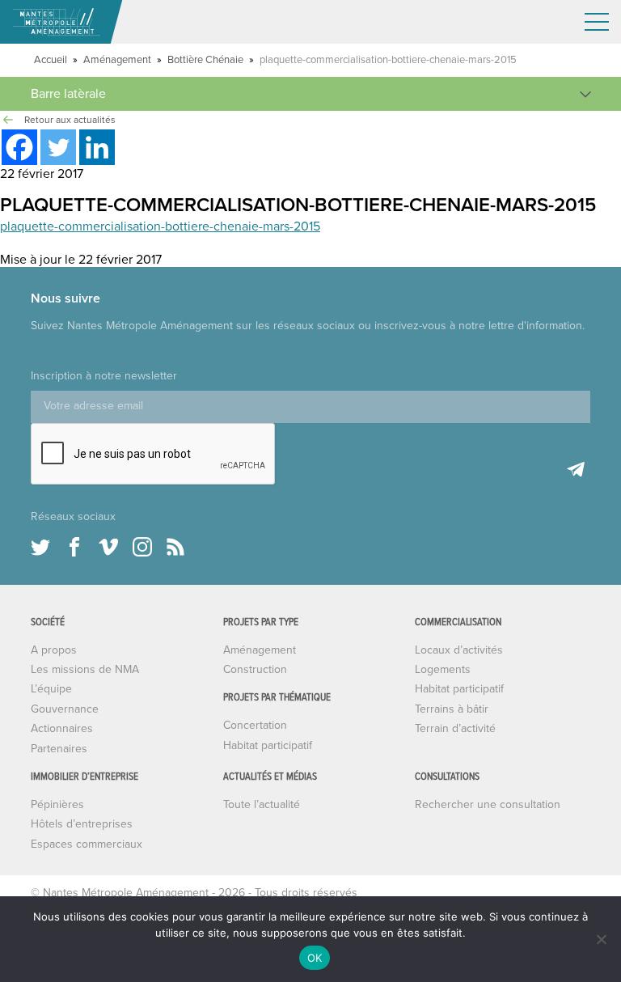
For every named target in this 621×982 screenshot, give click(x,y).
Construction (255, 669)
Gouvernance (65, 709)
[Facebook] (19, 147)
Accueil (50, 59)
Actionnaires (62, 728)
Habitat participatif (267, 745)
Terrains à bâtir (451, 709)
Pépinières (57, 804)
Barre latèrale (68, 94)
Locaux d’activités (459, 650)
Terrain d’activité (455, 728)
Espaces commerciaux (86, 844)
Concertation (255, 725)
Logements (443, 669)
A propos (54, 650)
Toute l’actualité (261, 804)
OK (315, 957)
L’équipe (51, 689)
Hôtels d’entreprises (82, 824)
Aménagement (117, 59)
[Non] (601, 939)
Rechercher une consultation (487, 804)
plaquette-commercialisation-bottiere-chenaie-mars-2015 (160, 226)
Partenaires (59, 749)
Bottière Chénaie (205, 59)
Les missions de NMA (85, 669)
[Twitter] (58, 147)
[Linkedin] (97, 147)
